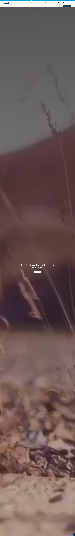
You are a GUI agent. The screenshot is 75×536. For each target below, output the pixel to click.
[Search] (45, 3)
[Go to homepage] (6, 3)
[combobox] (51, 3)
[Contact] (74, 534)
